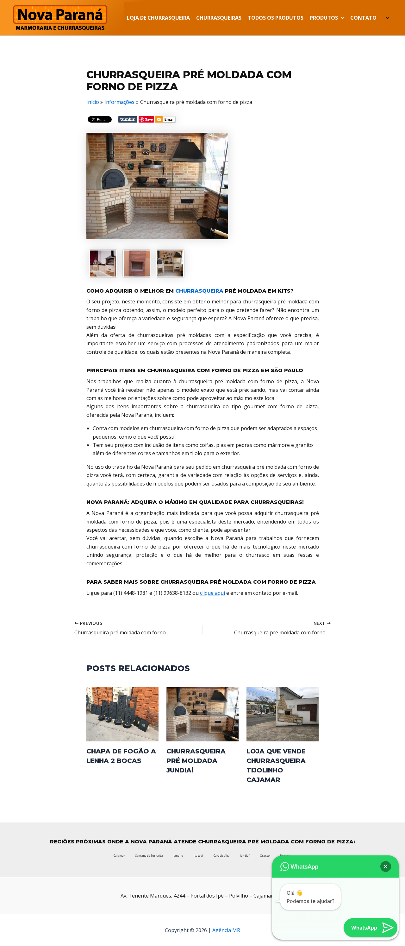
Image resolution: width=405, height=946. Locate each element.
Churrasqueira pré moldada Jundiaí (196, 760)
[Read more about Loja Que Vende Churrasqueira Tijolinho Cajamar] (282, 713)
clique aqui (212, 592)
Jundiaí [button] (245, 856)
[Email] (165, 120)
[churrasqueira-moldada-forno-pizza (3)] (103, 263)
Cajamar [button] (119, 856)
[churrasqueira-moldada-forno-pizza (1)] (136, 263)
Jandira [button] (178, 856)
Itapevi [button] (198, 856)
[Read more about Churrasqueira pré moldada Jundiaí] (202, 713)
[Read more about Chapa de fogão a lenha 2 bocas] (122, 713)
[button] (385, 866)
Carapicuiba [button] (221, 856)
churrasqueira (199, 291)
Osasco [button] (265, 856)
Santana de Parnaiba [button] (149, 856)
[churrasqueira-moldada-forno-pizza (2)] (170, 263)
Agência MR (226, 930)
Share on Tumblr (127, 119)
